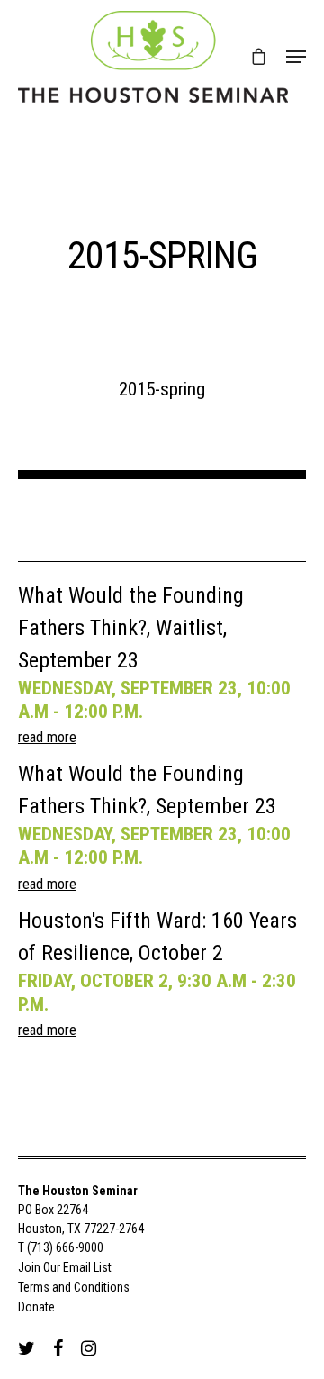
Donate (36, 1307)
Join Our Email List (65, 1267)
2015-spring (162, 389)
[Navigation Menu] (296, 57)
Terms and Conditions (74, 1287)
